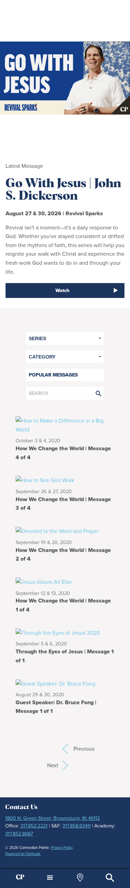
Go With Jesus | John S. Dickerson (63, 190)
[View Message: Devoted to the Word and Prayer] (65, 531)
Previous (65, 749)
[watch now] (65, 78)
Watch (62, 290)
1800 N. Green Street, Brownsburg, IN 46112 (52, 818)
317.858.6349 (76, 826)
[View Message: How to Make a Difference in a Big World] (65, 425)
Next (57, 765)
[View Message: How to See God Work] (65, 480)
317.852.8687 (19, 833)
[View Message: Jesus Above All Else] (65, 582)
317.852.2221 (33, 826)
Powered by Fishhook (23, 854)
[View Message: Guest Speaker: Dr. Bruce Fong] (65, 683)
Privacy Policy (61, 847)
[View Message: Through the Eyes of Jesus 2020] (65, 632)
